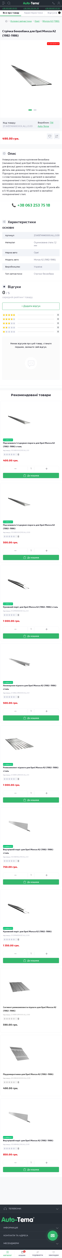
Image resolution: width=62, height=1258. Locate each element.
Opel (37, 21)
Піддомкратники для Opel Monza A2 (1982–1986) (28, 1074)
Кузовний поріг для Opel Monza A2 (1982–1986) (27, 931)
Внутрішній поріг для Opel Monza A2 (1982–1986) (28, 1140)
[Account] (58, 3)
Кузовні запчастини (21, 21)
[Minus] (15, 469)
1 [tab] (30, 110)
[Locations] (53, 3)
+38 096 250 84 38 (31, 8)
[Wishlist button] (50, 136)
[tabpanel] (31, 77)
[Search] (8, 3)
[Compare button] (57, 136)
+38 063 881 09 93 (9, 8)
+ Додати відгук (31, 306)
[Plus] (46, 469)
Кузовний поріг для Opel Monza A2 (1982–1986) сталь (30, 607)
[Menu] (3, 3)
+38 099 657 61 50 (52, 8)
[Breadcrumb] (6, 21)
